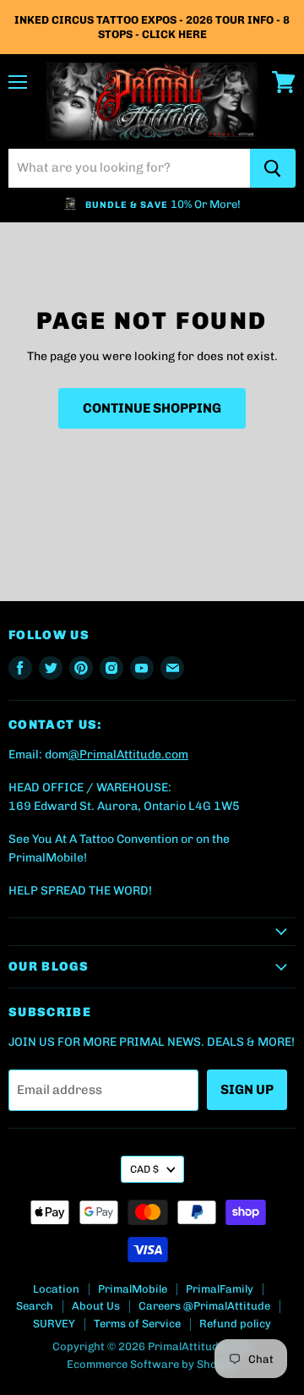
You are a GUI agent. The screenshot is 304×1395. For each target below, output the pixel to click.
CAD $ (144, 1169)
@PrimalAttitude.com (128, 754)
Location (56, 1289)
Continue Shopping (152, 408)
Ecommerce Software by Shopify (152, 1364)
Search (34, 1305)
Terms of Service (137, 1323)
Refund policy (235, 1323)
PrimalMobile (132, 1289)
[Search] (273, 168)
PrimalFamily (219, 1289)
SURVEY (54, 1323)
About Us (96, 1305)
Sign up (247, 1089)
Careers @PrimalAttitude (204, 1305)
